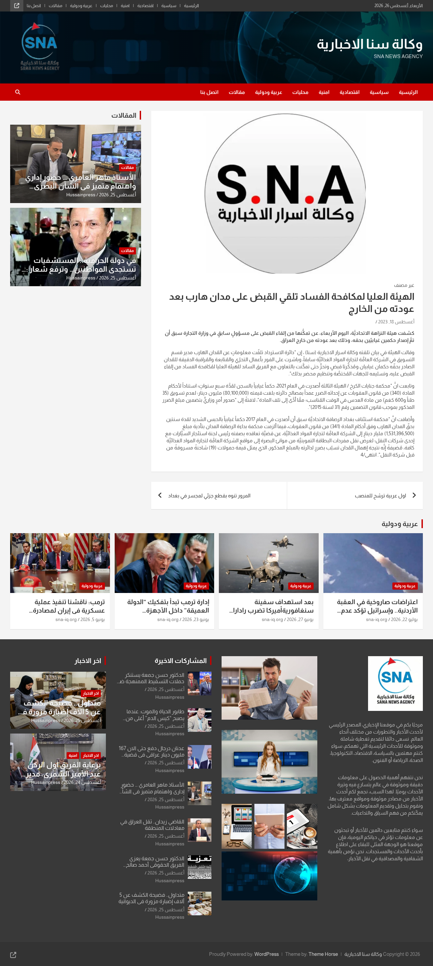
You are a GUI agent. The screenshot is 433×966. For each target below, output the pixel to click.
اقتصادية (145, 5)
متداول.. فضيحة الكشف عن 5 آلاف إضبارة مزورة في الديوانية (59, 712)
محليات (106, 5)
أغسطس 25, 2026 (117, 194)
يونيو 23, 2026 (195, 619)
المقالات (123, 115)
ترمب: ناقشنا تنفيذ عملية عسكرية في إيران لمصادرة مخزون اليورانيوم (69, 610)
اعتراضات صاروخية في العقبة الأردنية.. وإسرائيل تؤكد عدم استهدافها (377, 610)
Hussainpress (80, 194)
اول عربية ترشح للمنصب (380, 495)
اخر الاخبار (87, 660)
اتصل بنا (34, 5)
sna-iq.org (376, 619)
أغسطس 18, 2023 (396, 321)
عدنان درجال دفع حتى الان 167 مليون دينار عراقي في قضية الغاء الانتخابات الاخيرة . (151, 754)
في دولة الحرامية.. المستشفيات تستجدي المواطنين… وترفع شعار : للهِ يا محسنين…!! (81, 269)
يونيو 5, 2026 (93, 619)
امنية (125, 5)
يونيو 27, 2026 (300, 619)
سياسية (168, 5)
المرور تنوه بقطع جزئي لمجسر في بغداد (209, 495)
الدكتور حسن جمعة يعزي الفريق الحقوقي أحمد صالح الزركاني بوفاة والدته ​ (155, 865)
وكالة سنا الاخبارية (370, 43)
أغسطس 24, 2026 (82, 782)
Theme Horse (323, 954)
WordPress (266, 954)
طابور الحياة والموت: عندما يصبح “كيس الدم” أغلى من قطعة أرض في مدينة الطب (153, 718)
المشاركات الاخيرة (181, 660)
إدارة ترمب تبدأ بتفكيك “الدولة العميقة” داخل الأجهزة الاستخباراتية (168, 610)
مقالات (55, 5)
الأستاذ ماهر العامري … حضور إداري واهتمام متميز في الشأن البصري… (80, 181)
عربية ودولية (81, 5)
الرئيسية (191, 5)
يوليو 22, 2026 (404, 619)
